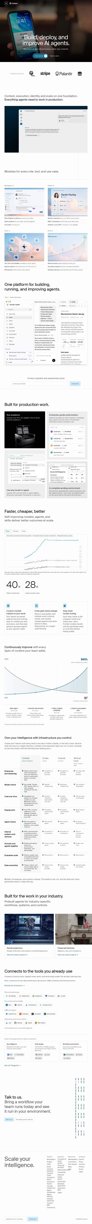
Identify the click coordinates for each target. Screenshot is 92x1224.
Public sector (60, 1178)
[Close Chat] (76, 302)
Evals (49, 1167)
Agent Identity (50, 1196)
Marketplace (73, 1159)
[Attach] (37, 360)
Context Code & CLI (51, 1187)
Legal (60, 1192)
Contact (82, 1164)
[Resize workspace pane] (57, 332)
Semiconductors (64, 1170)
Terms (81, 1169)
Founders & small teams (62, 1161)
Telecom (61, 1175)
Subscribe (75, 384)
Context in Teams (51, 1183)
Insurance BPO (61, 1189)
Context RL (51, 1208)
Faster (24, 531)
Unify (49, 1164)
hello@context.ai (82, 1219)
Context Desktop (50, 1170)
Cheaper (16, 531)
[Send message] (53, 360)
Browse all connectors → (14, 985)
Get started (39, 56)
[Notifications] (31, 362)
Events (81, 1159)
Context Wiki (50, 1204)
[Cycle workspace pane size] (85, 302)
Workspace (51, 1159)
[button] (46, 129)
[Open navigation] (6, 3)
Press (81, 1162)
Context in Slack (51, 1178)
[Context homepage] (48, 3)
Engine (49, 1162)
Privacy (81, 1167)
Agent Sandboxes (51, 1191)
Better (8, 531)
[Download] (85, 306)
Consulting (62, 1172)
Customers (72, 1162)
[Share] (82, 306)
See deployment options (24, 1119)
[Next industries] (84, 936)
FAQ (69, 1169)
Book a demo (54, 56)
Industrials (62, 1182)
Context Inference (50, 1200)
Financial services (61, 1166)
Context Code (50, 1174)
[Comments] (79, 306)
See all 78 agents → (12, 1065)
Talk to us (9, 1119)
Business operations (62, 1185)
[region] (45, 328)
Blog (69, 1167)
